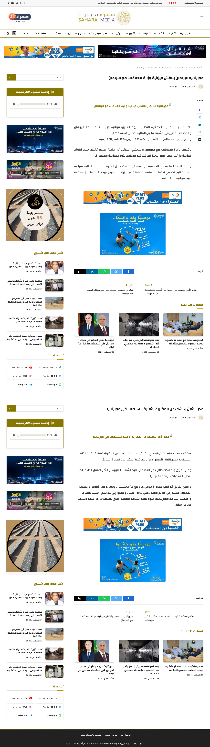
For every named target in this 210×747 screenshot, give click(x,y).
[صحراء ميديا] (105, 18)
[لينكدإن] (199, 124)
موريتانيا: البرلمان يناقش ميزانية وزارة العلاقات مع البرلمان (107, 618)
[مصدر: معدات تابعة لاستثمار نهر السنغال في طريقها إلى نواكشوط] (54, 340)
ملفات (42, 33)
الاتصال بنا (126, 735)
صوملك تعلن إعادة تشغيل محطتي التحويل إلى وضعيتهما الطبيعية (24, 282)
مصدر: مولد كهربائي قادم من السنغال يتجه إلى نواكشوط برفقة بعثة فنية (24, 302)
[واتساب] (199, 132)
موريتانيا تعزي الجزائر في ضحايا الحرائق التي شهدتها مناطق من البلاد (96, 343)
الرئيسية (185, 33)
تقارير (132, 33)
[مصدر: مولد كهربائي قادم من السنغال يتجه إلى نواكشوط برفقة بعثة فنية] (54, 303)
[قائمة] (201, 18)
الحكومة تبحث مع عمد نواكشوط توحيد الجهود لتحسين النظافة (183, 342)
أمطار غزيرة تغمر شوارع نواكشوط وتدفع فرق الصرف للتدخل (24, 320)
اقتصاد (161, 33)
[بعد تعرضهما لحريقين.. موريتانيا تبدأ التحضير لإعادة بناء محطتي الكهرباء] (139, 324)
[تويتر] (199, 117)
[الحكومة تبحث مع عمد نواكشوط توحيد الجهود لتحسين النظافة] (183, 324)
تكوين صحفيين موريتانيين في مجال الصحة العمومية (110, 292)
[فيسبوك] (199, 110)
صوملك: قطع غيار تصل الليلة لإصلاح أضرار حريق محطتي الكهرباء (24, 265)
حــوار (81, 33)
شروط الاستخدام (90, 743)
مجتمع (56, 33)
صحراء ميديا (191, 86)
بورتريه (118, 33)
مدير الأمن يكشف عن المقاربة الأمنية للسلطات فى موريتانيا (171, 292)
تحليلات (146, 33)
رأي (69, 33)
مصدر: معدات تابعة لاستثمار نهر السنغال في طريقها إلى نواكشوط (24, 337)
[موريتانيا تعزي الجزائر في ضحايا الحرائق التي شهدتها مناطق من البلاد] (94, 324)
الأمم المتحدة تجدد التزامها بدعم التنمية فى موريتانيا (169, 618)
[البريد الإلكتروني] (199, 139)
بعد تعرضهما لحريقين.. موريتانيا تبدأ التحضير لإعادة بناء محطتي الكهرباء (130, 3)
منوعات (27, 33)
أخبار (173, 33)
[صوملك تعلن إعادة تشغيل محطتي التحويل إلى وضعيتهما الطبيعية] (54, 285)
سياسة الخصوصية (74, 743)
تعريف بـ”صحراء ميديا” (90, 735)
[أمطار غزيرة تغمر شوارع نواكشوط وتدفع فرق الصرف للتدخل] (54, 322)
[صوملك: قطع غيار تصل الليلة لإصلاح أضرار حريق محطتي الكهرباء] (54, 267)
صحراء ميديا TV (99, 33)
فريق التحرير (111, 735)
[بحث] (8, 33)
